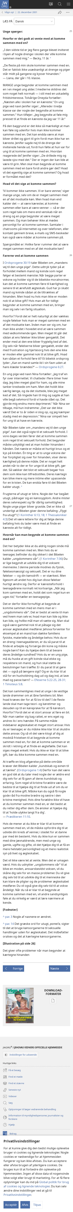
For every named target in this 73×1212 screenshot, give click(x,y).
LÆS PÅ (7, 21)
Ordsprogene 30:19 (17, 263)
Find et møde (13, 1077)
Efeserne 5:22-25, (45, 680)
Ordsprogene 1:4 (29, 770)
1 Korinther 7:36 (51, 559)
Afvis (25, 1205)
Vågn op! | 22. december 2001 (21, 12)
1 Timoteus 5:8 (12, 684)
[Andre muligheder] (67, 12)
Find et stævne (13, 1083)
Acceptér (11, 1205)
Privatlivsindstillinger (17, 1195)
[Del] (60, 12)
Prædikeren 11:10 (18, 817)
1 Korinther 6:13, (29, 515)
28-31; (61, 680)
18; (42, 515)
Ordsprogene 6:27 (51, 367)
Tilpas (37, 1205)
